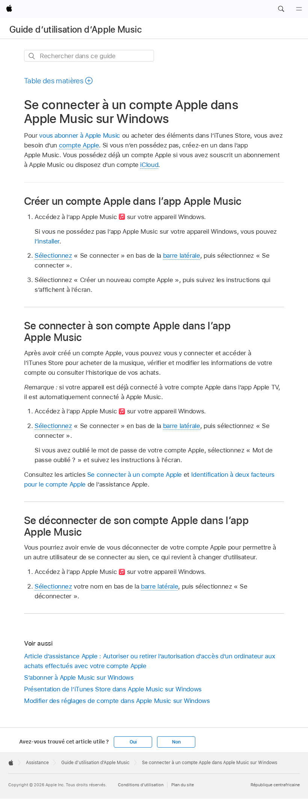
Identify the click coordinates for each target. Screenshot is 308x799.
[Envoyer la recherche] (32, 56)
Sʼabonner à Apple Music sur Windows (79, 677)
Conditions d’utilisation (140, 784)
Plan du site (182, 784)
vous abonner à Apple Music (79, 135)
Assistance (37, 762)
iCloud (149, 164)
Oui (133, 742)
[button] (281, 9)
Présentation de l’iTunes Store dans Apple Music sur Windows (113, 689)
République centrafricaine (275, 784)
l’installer (47, 241)
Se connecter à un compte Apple (134, 474)
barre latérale (181, 255)
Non (176, 742)
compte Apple (79, 145)
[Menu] (299, 9)
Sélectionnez (53, 255)
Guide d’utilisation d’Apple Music (75, 29)
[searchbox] (89, 56)
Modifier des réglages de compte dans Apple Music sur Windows (117, 700)
